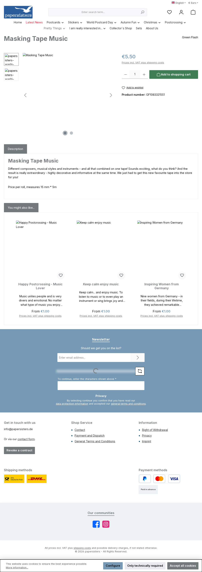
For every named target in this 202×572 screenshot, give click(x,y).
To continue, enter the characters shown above (87, 378)
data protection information (72, 403)
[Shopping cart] (193, 12)
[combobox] (93, 12)
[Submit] (138, 357)
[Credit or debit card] (166, 478)
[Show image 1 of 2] (65, 133)
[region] (59, 95)
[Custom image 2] (36, 478)
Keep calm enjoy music (101, 284)
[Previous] (26, 95)
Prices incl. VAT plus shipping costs (143, 62)
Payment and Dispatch (90, 435)
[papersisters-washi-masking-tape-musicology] (68, 95)
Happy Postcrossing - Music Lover (40, 286)
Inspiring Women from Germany (161, 286)
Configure (113, 565)
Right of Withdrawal (155, 430)
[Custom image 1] (14, 478)
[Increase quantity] (144, 74)
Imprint (146, 441)
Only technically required (145, 565)
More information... (17, 567)
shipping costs (82, 547)
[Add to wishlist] (61, 275)
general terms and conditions (128, 403)
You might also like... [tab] (21, 207)
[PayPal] (145, 478)
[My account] (181, 12)
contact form (26, 439)
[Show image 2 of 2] (71, 133)
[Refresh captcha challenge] (139, 371)
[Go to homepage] (18, 12)
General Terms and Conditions (95, 441)
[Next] (111, 95)
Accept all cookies (183, 565)
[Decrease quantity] (125, 74)
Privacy (147, 435)
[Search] (142, 12)
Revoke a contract (19, 450)
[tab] (15, 149)
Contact (80, 430)
